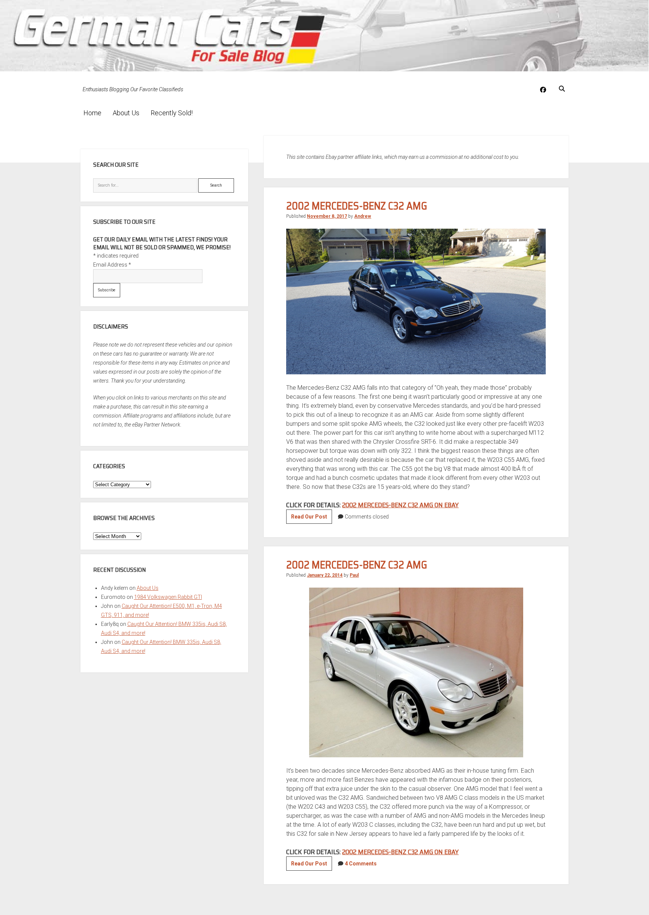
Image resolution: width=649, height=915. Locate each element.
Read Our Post (311, 518)
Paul (354, 575)
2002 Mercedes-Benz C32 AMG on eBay (400, 505)
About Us (126, 113)
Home (92, 113)
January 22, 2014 (325, 575)
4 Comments (361, 864)
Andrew (362, 216)
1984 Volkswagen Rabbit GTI (168, 597)
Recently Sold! (172, 113)
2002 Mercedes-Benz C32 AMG (356, 205)
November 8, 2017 (327, 216)
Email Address (112, 265)
